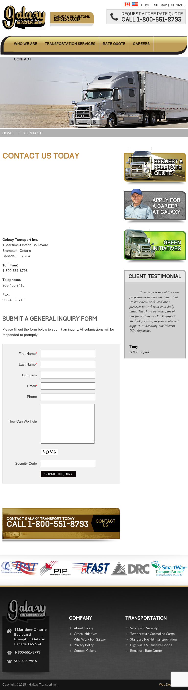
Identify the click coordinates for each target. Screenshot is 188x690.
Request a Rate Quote (146, 651)
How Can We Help (23, 421)
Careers (141, 44)
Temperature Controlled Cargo (152, 634)
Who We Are (25, 44)
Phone (32, 397)
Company (29, 375)
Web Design (167, 684)
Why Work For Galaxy (90, 639)
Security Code (26, 463)
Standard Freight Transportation (153, 639)
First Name (28, 354)
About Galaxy (84, 628)
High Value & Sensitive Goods (151, 645)
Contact (178, 5)
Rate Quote (114, 44)
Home (145, 5)
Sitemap (160, 5)
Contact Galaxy (85, 651)
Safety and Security (144, 628)
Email (32, 386)
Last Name (28, 364)
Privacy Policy (84, 645)
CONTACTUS (105, 523)
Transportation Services (70, 44)
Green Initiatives (85, 634)
